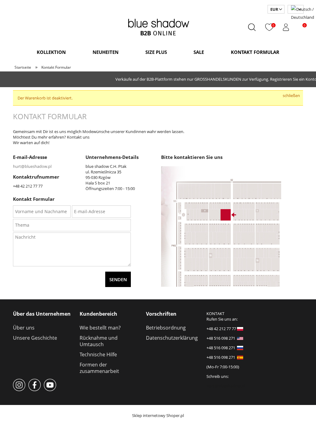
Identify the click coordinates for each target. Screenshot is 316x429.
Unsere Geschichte (35, 337)
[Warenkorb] (298, 27)
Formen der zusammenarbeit (99, 367)
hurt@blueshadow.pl (32, 166)
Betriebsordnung (166, 327)
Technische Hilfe (98, 354)
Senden (118, 279)
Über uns (24, 327)
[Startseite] (158, 26)
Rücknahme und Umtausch (99, 341)
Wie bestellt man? (100, 327)
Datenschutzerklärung (172, 337)
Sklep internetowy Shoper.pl (158, 415)
